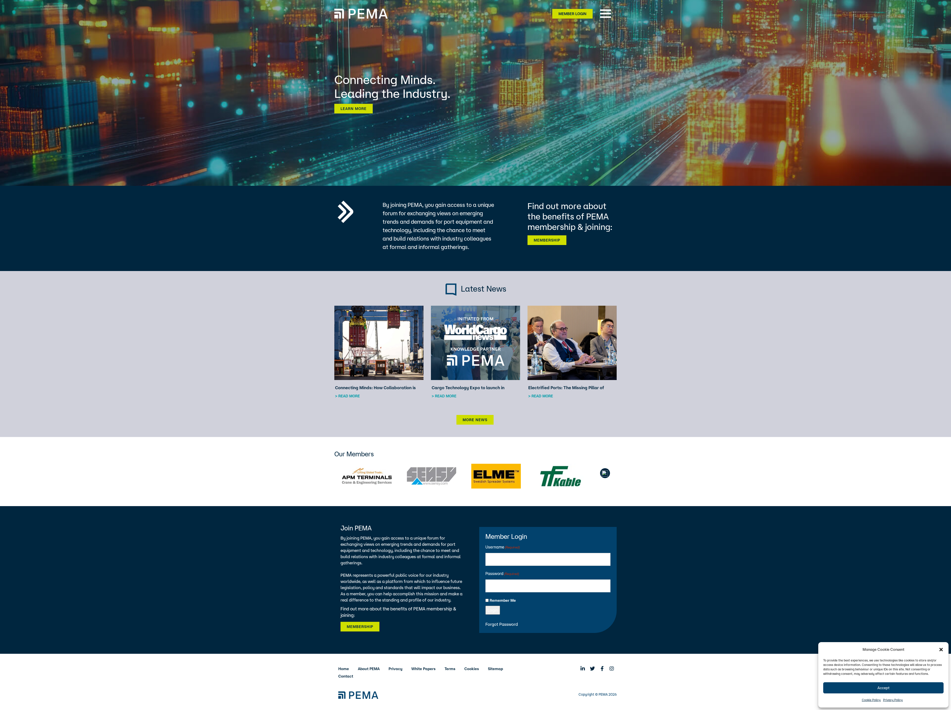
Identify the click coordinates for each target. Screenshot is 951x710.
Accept (883, 688)
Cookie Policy (871, 700)
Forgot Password (501, 624)
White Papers (423, 669)
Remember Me (503, 600)
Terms (450, 669)
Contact (345, 676)
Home (343, 669)
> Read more (347, 396)
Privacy (395, 669)
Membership (547, 240)
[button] (941, 649)
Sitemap (495, 669)
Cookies (471, 669)
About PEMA (369, 669)
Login (492, 610)
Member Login (572, 14)
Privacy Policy (893, 700)
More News (475, 420)
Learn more (354, 109)
